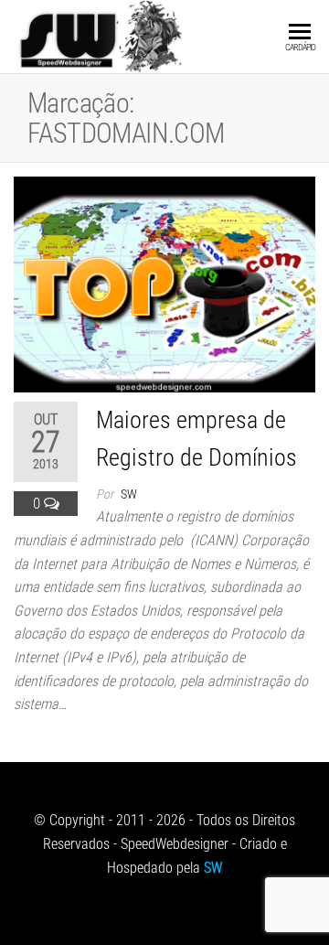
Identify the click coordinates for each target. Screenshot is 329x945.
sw (129, 494)
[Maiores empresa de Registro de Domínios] (164, 283)
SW (213, 867)
